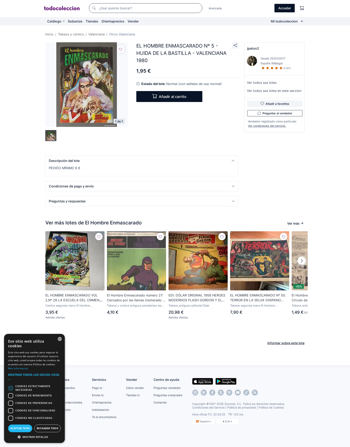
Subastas (75, 21)
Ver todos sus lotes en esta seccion (274, 91)
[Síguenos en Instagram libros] (204, 393)
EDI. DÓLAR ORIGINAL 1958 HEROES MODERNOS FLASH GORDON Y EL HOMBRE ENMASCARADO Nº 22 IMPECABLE (197, 298)
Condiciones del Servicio (208, 407)
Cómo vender (135, 388)
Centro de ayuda (166, 380)
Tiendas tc (133, 395)
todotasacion (100, 409)
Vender (133, 21)
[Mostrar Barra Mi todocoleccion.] (301, 21)
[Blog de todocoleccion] (255, 393)
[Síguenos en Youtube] (238, 393)
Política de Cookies (271, 407)
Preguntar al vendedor (277, 113)
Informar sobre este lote (285, 343)
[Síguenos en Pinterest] (229, 393)
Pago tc (97, 388)
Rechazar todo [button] (47, 428)
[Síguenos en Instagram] (195, 393)
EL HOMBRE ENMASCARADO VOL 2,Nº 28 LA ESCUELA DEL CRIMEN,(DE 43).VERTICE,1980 (72, 298)
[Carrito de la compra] (302, 8)
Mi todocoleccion (284, 21)
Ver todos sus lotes (261, 83)
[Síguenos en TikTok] (246, 393)
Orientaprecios (112, 21)
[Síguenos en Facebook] (212, 393)
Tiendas (92, 21)
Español (204, 421)
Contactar (160, 402)
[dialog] (34, 388)
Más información (18, 368)
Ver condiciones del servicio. (267, 125)
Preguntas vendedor (167, 388)
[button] (142, 160)
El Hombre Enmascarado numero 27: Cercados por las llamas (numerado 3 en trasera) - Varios (136, 298)
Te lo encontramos (104, 417)
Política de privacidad (241, 407)
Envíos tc (98, 395)
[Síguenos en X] (221, 393)
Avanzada (215, 8)
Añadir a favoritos (277, 103)
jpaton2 (253, 48)
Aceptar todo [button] (20, 428)
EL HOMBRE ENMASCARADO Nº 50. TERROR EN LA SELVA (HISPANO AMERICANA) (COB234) (258, 298)
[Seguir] (120, 49)
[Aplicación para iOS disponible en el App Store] (202, 381)
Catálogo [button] (54, 21)
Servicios (99, 380)
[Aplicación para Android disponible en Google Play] (226, 381)
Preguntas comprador (168, 395)
